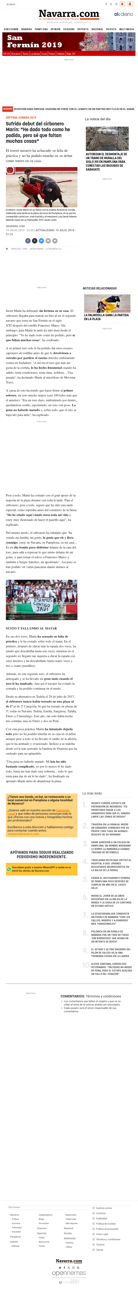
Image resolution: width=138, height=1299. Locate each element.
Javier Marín (36, 249)
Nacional (97, 29)
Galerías (70, 1242)
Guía (44, 53)
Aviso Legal (102, 1234)
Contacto (101, 1213)
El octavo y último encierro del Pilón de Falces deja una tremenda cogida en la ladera (111, 952)
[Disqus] (96, 1062)
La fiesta (35, 53)
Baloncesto (44, 1242)
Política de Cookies (106, 1223)
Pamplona (41, 29)
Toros (26, 53)
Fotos (52, 53)
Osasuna (69, 29)
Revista (111, 29)
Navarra (26, 29)
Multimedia (126, 29)
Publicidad (101, 1218)
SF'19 (6, 53)
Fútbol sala (71, 1219)
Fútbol (42, 1237)
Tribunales (17, 1227)
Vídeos (61, 53)
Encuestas (44, 1223)
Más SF (70, 53)
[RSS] (78, 1267)
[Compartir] (27, 240)
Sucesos (16, 1223)
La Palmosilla (53, 249)
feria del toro (19, 249)
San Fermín (11, 29)
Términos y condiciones (103, 996)
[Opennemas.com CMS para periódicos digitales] (69, 1276)
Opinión (56, 29)
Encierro (16, 53)
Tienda (99, 1249)
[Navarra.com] (69, 14)
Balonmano (71, 1215)
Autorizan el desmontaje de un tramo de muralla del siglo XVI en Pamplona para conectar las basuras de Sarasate (106, 162)
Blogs (41, 1219)
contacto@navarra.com (23, 834)
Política (15, 1219)
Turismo (100, 1244)
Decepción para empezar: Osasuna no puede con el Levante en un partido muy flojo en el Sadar (74, 109)
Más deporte (72, 1223)
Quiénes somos (104, 1208)
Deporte (83, 29)
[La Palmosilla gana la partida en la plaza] (107, 303)
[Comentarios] (54, 240)
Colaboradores (46, 1215)
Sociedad (16, 1231)
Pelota (42, 1246)
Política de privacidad (107, 1229)
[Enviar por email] (48, 240)
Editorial (15, 1246)
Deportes (41, 1233)
